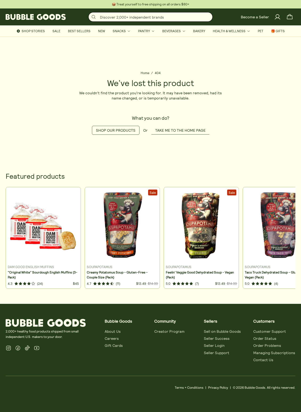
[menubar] (150, 31)
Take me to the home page (180, 130)
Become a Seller (255, 17)
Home (145, 73)
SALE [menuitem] (56, 31)
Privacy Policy (218, 387)
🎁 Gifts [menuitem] (278, 31)
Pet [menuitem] (260, 31)
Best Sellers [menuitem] (79, 31)
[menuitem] (121, 31)
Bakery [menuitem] (199, 31)
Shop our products (115, 130)
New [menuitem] (101, 31)
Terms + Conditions (189, 387)
